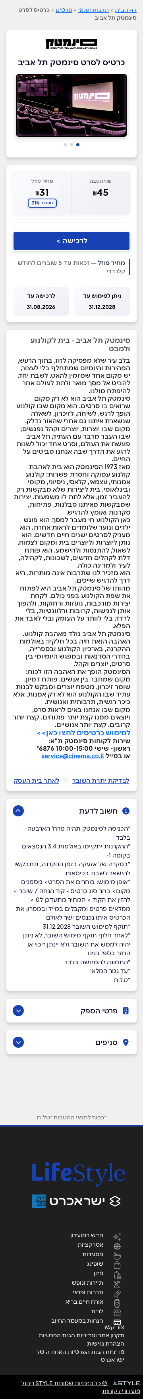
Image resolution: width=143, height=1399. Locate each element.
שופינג (95, 1263)
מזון (98, 1273)
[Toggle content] (18, 810)
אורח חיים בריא (84, 1301)
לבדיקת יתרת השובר (100, 780)
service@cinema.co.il (72, 756)
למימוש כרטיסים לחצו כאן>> (83, 732)
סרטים (64, 9)
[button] (77, 144)
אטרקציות (90, 1244)
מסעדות (92, 1254)
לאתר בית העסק (36, 780)
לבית (97, 1311)
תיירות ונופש (87, 1282)
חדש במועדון (86, 1235)
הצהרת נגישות (105, 1343)
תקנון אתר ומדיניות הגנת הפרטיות (81, 1335)
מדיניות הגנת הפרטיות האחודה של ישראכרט (80, 1355)
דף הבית (126, 9)
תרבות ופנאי (93, 9)
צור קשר (113, 1327)
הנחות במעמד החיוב (77, 1320)
